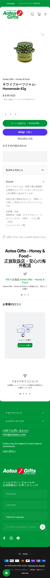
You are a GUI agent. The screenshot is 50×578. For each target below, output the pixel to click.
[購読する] (42, 527)
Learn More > (9, 451)
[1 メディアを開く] (42, 34)
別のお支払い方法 (25, 138)
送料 (10, 99)
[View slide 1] (21, 295)
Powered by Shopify (36, 566)
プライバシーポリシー (21, 570)
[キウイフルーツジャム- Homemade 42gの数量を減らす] (5, 114)
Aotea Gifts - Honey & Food (16, 79)
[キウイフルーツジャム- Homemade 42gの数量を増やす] (15, 114)
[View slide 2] (25, 295)
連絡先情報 (25, 573)
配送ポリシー (41, 570)
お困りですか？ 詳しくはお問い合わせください (26, 237)
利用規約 (32, 570)
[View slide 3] (28, 295)
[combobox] (12, 3)
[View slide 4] (29, 393)
